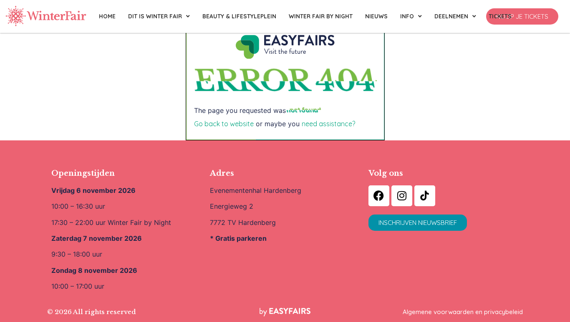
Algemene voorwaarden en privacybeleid (463, 312)
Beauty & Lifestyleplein (239, 16)
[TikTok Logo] (424, 195)
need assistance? (328, 124)
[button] (522, 16)
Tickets (500, 16)
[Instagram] (401, 195)
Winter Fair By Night (321, 16)
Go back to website (224, 124)
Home (107, 16)
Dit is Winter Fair (155, 16)
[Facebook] (378, 195)
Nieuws (376, 16)
